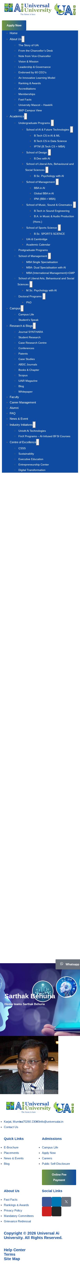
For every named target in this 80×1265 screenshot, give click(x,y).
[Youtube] (47, 1211)
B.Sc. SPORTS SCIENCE (49, 233)
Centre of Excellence (23, 442)
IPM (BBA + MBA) (45, 198)
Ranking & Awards (29, 83)
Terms (9, 1254)
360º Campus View (30, 110)
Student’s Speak (28, 319)
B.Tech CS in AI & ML (47, 135)
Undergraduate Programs (34, 123)
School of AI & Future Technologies (47, 129)
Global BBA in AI (44, 193)
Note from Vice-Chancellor (34, 56)
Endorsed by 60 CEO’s (32, 72)
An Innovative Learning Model (36, 77)
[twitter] (66, 1202)
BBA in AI (39, 187)
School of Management (40, 181)
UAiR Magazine (27, 380)
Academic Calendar (38, 244)
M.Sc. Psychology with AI (41, 290)
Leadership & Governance (34, 66)
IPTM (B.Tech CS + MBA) (49, 146)
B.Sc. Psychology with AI (49, 175)
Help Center (15, 1250)
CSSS (22, 448)
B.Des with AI (42, 158)
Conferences (26, 348)
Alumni (14, 407)
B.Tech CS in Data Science (50, 141)
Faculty (14, 397)
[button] (14, 25)
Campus (15, 308)
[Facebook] (47, 1202)
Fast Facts (24, 99)
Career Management (23, 402)
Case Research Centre (32, 342)
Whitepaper (25, 391)
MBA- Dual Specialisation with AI (46, 267)
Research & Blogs (21, 325)
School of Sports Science (41, 227)
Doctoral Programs (30, 296)
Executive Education (30, 459)
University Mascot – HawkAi (35, 104)
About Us (16, 39)
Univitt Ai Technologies (32, 430)
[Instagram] (56, 1211)
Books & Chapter (28, 369)
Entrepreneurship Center (33, 464)
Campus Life (26, 314)
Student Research (29, 337)
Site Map (12, 1259)
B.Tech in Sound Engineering (52, 210)
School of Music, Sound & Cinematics (49, 204)
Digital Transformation (31, 470)
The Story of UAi (28, 45)
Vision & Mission (28, 61)
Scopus (23, 375)
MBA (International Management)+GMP (50, 272)
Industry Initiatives (21, 424)
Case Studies (26, 359)
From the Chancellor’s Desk (35, 50)
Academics (17, 116)
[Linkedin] (56, 1202)
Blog (21, 386)
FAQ (13, 413)
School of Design (36, 152)
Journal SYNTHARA (30, 331)
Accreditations (27, 88)
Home (13, 33)
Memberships (26, 94)
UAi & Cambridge (36, 239)
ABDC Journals (27, 364)
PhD (28, 302)
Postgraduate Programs (33, 250)
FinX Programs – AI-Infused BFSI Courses (44, 436)
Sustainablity (26, 453)
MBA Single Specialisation (42, 262)
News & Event (19, 418)
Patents (23, 353)
